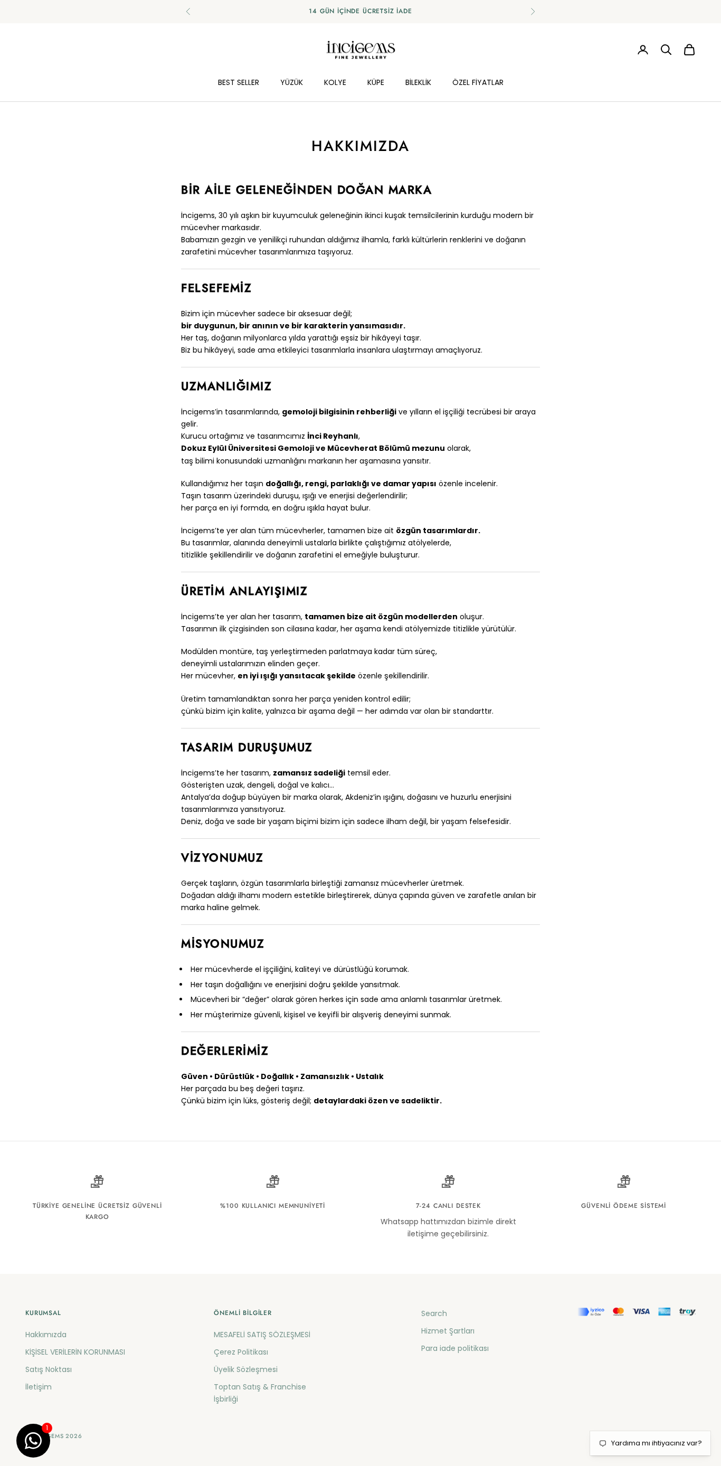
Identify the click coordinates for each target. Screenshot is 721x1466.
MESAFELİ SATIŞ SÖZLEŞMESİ (262, 1334)
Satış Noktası (48, 1369)
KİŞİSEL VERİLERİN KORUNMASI (75, 1352)
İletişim (38, 1387)
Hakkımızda (46, 1334)
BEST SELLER (238, 82)
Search (434, 1313)
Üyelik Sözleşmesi (246, 1369)
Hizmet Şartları (448, 1331)
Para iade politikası (455, 1348)
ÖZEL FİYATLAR (478, 82)
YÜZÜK (291, 82)
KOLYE (335, 82)
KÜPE (375, 82)
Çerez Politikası (241, 1352)
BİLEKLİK (418, 82)
